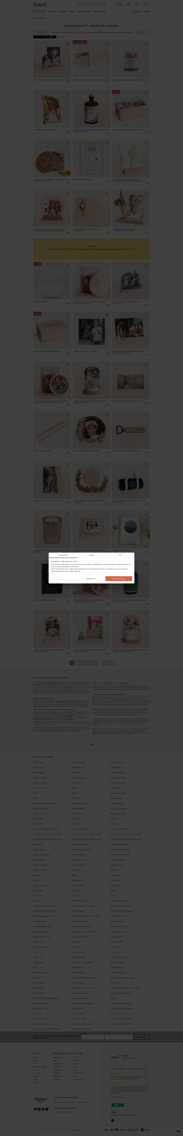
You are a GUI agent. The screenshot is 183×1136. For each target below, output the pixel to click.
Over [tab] (120, 555)
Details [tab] (91, 555)
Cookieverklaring (74, 571)
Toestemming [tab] (62, 555)
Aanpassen (90, 578)
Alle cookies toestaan (119, 578)
